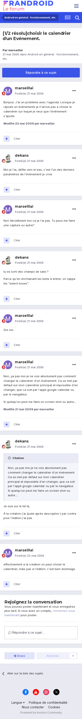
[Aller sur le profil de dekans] (7, 158)
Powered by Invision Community (41, 712)
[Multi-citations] (6, 139)
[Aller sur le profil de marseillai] (7, 91)
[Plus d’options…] (74, 90)
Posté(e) (29, 93)
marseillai (15, 50)
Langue (17, 702)
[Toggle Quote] (10, 458)
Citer (17, 138)
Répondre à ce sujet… (27, 632)
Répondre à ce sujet (41, 72)
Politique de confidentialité (48, 702)
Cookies (54, 707)
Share (20, 656)
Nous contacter (33, 707)
